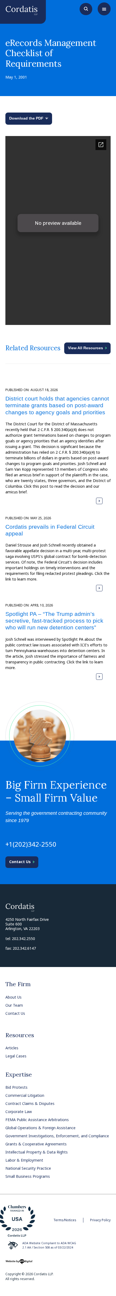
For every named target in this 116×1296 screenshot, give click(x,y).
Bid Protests (16, 1087)
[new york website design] (18, 1263)
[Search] (86, 8)
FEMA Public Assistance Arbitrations (37, 1119)
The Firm (18, 984)
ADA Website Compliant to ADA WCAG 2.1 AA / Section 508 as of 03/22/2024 (49, 1245)
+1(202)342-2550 (30, 844)
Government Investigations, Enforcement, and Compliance (57, 1135)
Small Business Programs (27, 1176)
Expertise (18, 1074)
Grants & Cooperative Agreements (36, 1143)
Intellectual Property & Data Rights (36, 1152)
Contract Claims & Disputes (29, 1103)
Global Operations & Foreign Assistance (40, 1127)
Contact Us (15, 1013)
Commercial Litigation (24, 1095)
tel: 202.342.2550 (20, 938)
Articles (11, 1047)
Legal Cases (15, 1055)
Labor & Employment (24, 1160)
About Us (13, 997)
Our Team (14, 1005)
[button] (104, 8)
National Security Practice (28, 1168)
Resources (19, 1035)
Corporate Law (18, 1111)
